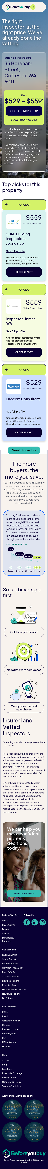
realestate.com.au (11, 1020)
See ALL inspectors (24, 450)
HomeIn (6, 1046)
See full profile (15, 251)
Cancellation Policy (11, 1081)
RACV (5, 1012)
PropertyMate (9, 1033)
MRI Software (9, 1042)
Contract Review (10, 976)
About (5, 920)
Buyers (5, 929)
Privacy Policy (9, 1077)
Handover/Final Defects (14, 989)
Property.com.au (10, 1029)
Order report (24, 272)
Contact (6, 1060)
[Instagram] (42, 922)
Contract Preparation (12, 967)
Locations (7, 1068)
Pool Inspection (10, 963)
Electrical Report (10, 980)
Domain (6, 1024)
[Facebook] (26, 922)
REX (4, 1037)
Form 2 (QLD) (8, 972)
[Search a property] (32, 7)
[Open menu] (40, 7)
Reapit (5, 1016)
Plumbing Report (10, 985)
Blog (4, 1064)
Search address (24, 893)
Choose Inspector (24, 111)
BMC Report (8, 998)
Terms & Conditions (11, 1086)
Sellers (5, 933)
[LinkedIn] (34, 922)
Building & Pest (9, 954)
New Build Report (11, 993)
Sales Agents (8, 924)
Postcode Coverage (12, 1073)
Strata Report (9, 959)
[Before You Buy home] (17, 7)
